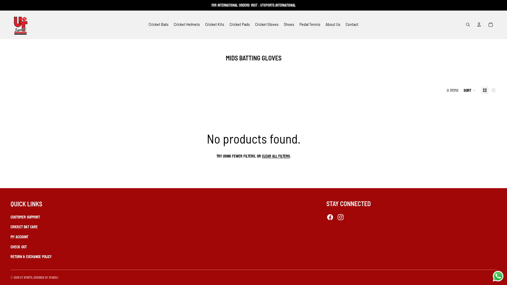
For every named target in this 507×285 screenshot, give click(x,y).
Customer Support (25, 217)
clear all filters (276, 156)
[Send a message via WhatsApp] (498, 276)
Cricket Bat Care (24, 227)
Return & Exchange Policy (31, 256)
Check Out (19, 247)
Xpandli (53, 278)
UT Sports (26, 278)
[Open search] (468, 24)
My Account (19, 237)
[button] (470, 90)
